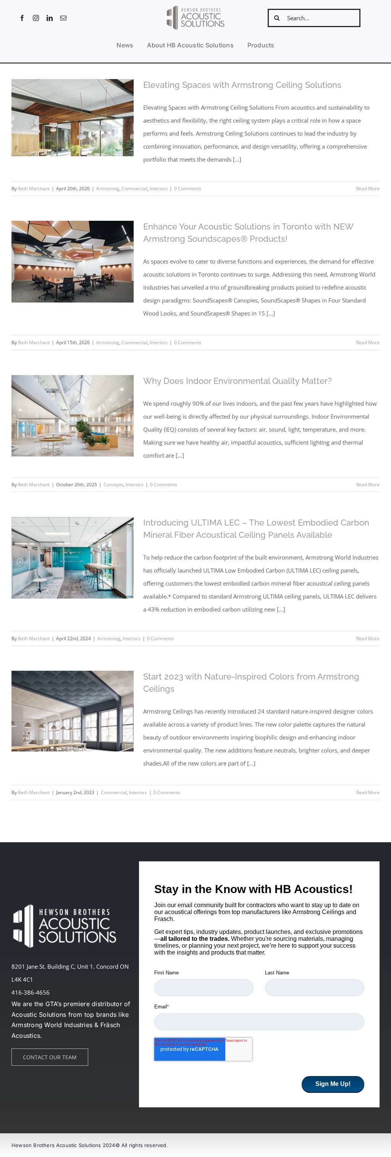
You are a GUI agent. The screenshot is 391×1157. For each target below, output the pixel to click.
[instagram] (36, 18)
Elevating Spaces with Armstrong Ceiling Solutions (242, 85)
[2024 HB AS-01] (195, 7)
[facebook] (22, 18)
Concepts (113, 484)
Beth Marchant (34, 188)
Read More (368, 188)
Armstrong (107, 188)
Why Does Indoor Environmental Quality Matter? (237, 381)
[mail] (63, 18)
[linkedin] (50, 18)
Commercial (134, 188)
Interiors (159, 188)
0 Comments (187, 188)
